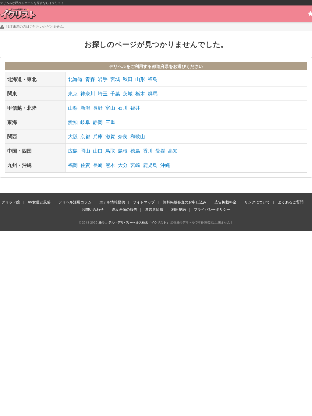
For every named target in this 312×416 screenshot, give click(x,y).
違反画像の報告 (124, 209)
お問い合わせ (93, 209)
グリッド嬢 (11, 201)
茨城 (128, 93)
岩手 (103, 79)
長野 (98, 107)
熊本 (110, 164)
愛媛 (160, 150)
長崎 (98, 164)
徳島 (135, 150)
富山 (110, 107)
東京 (73, 93)
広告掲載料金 (225, 201)
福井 (135, 107)
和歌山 (137, 136)
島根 (123, 150)
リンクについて (257, 201)
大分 (123, 164)
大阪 (73, 136)
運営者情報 (154, 209)
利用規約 (178, 209)
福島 (153, 79)
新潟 (85, 107)
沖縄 (165, 164)
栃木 (140, 93)
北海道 (75, 79)
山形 (140, 79)
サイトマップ (144, 201)
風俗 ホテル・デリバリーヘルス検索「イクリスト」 (133, 222)
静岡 (98, 121)
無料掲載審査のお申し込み (185, 201)
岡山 (85, 150)
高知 (173, 150)
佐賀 (85, 164)
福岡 (73, 164)
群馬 (153, 93)
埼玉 (103, 93)
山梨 (73, 107)
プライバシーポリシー (212, 209)
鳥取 (110, 150)
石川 (123, 107)
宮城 (115, 79)
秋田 (128, 79)
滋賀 (110, 136)
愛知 (73, 121)
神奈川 (87, 93)
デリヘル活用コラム (74, 201)
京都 (85, 136)
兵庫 (98, 136)
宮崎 (135, 164)
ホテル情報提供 (112, 201)
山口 (98, 150)
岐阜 (85, 121)
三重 (110, 121)
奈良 (123, 136)
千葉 (115, 93)
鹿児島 (150, 164)
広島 (73, 150)
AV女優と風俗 (39, 201)
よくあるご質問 (290, 201)
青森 (90, 79)
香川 (148, 150)
